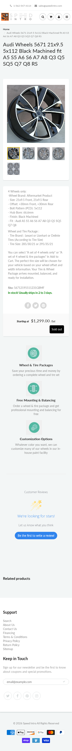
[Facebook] (17, 696)
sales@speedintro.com (50, 5)
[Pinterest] (27, 696)
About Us (9, 625)
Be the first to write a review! (36, 535)
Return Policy (11, 645)
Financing (9, 633)
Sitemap (8, 649)
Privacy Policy (11, 641)
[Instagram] (37, 696)
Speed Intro (29, 723)
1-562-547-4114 (22, 5)
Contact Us (10, 629)
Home (6, 29)
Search (7, 621)
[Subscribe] (64, 681)
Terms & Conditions (15, 637)
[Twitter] (8, 696)
